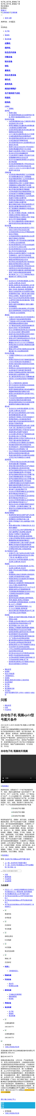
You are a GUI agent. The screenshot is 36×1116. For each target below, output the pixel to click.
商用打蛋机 (13, 113)
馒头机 (7, 79)
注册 (10, 18)
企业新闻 (8, 881)
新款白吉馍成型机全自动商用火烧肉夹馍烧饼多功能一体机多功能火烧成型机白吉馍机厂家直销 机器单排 (21, 294)
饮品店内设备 (10, 52)
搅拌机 (7, 48)
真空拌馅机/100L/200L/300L (18, 625)
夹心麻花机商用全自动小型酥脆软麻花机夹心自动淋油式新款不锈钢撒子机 (21, 379)
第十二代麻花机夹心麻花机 (18, 383)
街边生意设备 (10, 75)
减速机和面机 (13, 596)
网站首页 (8, 669)
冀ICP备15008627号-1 (8, 1099)
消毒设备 (8, 57)
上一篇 (16, 863)
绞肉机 (7, 102)
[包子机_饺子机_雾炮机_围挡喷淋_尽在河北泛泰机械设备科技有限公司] (18, 12)
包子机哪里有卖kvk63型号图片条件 (17, 894)
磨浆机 (7, 70)
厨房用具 (8, 84)
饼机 (7, 66)
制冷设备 (8, 61)
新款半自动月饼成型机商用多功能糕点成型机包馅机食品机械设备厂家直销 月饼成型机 (21, 300)
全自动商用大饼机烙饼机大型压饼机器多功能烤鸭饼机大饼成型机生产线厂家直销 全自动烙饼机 (21, 311)
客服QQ (3, 10)
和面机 (7, 98)
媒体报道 (8, 877)
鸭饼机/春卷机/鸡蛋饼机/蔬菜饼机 (20, 536)
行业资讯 (8, 710)
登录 (6, 18)
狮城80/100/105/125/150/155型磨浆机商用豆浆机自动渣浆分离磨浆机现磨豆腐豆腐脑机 (21, 345)
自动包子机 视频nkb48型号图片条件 (17, 859)
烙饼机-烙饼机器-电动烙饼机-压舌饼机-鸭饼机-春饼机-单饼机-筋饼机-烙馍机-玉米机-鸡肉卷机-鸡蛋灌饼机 (21, 287)
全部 (6, 692)
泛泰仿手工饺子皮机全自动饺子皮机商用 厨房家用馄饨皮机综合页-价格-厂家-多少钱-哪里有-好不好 (21, 555)
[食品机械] (5, 786)
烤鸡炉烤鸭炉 (10, 89)
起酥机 (7, 43)
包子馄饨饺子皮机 (12, 93)
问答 (6, 707)
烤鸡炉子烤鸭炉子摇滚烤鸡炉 (19, 534)
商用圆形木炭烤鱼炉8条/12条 (19, 519)
